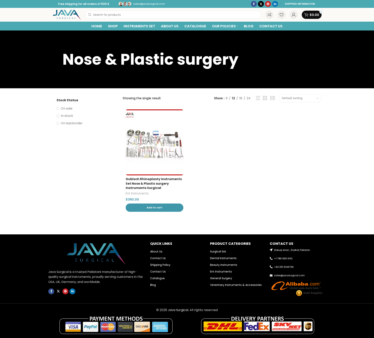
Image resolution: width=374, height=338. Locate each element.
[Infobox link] (142, 4)
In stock (67, 116)
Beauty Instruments (223, 265)
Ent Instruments (137, 193)
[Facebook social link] (254, 4)
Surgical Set (218, 251)
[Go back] (57, 59)
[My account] (294, 15)
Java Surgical (178, 310)
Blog (153, 285)
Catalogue (157, 278)
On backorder (72, 123)
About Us (156, 251)
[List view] (258, 98)
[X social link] (261, 4)
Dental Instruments (223, 258)
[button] (154, 208)
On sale (66, 108)
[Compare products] (269, 15)
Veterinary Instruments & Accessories (236, 285)
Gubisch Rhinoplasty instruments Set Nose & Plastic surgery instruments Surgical (154, 183)
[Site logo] (67, 14)
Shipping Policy (160, 265)
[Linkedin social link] (275, 4)
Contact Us (158, 258)
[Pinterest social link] (268, 4)
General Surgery (221, 278)
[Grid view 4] (272, 98)
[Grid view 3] (265, 98)
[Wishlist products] (281, 15)
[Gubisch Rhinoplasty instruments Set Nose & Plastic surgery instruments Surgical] (154, 142)
